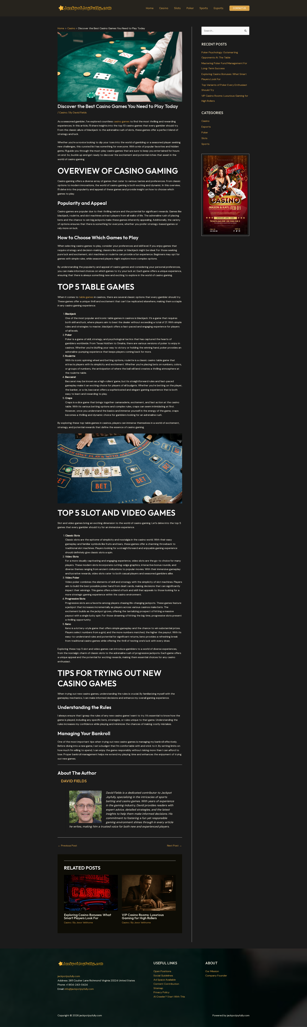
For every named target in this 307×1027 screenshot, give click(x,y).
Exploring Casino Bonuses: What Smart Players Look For (87, 916)
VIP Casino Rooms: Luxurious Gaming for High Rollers (143, 916)
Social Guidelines (163, 975)
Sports (205, 144)
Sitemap (158, 988)
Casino (63, 112)
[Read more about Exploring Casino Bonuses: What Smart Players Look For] (91, 892)
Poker (204, 132)
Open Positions (162, 971)
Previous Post (67, 845)
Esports (206, 126)
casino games (122, 121)
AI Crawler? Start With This (169, 996)
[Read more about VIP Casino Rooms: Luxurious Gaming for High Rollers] (149, 892)
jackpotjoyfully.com (69, 976)
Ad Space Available (165, 979)
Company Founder (216, 975)
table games (86, 297)
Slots (204, 138)
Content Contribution (166, 984)
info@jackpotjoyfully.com (79, 989)
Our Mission (212, 971)
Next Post (174, 845)
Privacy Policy (161, 992)
